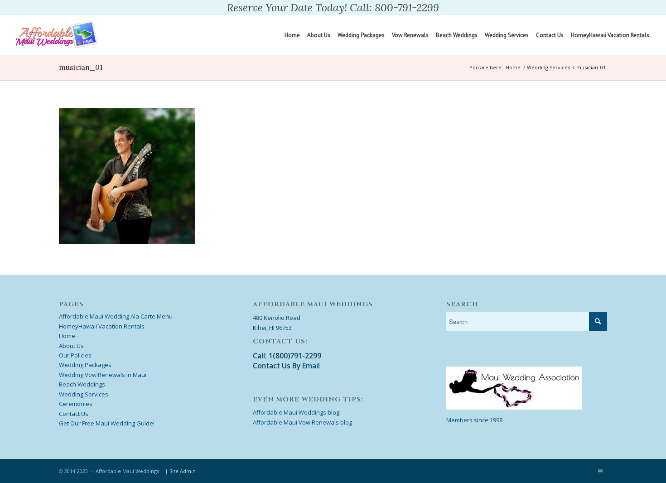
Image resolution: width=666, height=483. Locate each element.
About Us (71, 346)
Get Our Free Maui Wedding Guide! (106, 423)
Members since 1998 (474, 420)
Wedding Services (548, 67)
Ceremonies (75, 404)
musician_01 (81, 67)
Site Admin (182, 471)
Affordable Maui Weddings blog (296, 412)
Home (513, 67)
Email (311, 366)
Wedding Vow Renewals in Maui (102, 375)
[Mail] (600, 471)
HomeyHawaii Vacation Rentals (102, 326)
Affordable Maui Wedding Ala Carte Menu (116, 316)
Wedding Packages (85, 365)
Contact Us (73, 414)
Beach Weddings (82, 384)
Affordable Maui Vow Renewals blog (302, 422)
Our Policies (75, 355)
